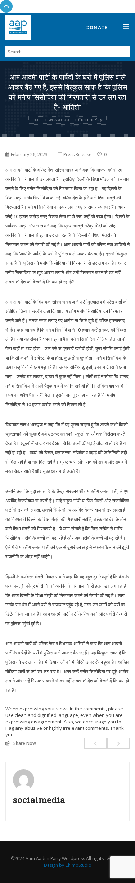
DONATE (97, 27)
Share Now (24, 743)
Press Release (59, 120)
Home (35, 120)
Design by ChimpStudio (67, 865)
